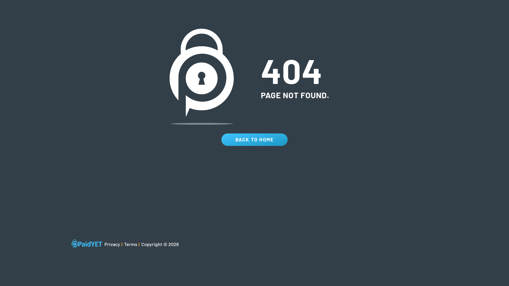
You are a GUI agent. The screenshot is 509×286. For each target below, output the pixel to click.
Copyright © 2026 (160, 244)
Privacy (112, 244)
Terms (130, 244)
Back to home (254, 139)
